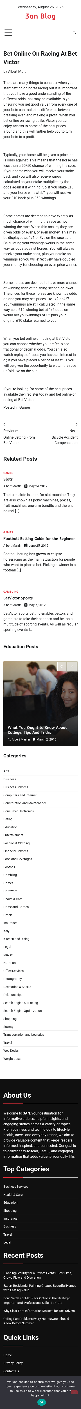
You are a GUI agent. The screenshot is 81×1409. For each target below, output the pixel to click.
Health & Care (12, 899)
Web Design (11, 1050)
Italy (6, 931)
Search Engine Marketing (20, 1003)
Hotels (7, 915)
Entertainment (13, 835)
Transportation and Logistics (23, 1034)
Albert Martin (18, 71)
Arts (6, 771)
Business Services (15, 787)
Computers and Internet (20, 795)
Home (7, 1355)
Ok (42, 1402)
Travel (7, 1042)
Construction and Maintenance (25, 803)
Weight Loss (11, 1058)
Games (25, 407)
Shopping (10, 1019)
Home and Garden (16, 907)
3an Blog (40, 15)
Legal (7, 947)
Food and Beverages (17, 859)
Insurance (10, 923)
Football (9, 867)
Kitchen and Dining (16, 939)
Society (8, 1026)
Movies (8, 955)
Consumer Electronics (18, 811)
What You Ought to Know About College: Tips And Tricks (37, 730)
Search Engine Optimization (22, 1011)
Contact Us (11, 1371)
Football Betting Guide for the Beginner (39, 538)
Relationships (12, 995)
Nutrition (9, 963)
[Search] (74, 32)
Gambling (10, 592)
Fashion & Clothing (16, 843)
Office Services (13, 971)
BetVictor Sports (18, 598)
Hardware (10, 891)
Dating (8, 819)
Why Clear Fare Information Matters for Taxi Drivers (39, 1311)
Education (10, 827)
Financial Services (15, 851)
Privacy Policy (13, 1363)
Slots (8, 479)
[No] (74, 1392)
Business (9, 779)
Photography (12, 979)
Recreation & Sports (17, 987)
